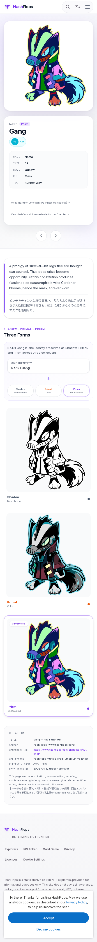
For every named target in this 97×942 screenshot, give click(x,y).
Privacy (69, 849)
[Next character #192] (55, 235)
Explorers (11, 849)
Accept (48, 918)
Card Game (51, 849)
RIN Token (30, 849)
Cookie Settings (34, 859)
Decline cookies (49, 929)
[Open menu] (87, 7)
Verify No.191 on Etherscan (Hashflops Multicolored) (39, 202)
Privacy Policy (76, 902)
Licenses (11, 859)
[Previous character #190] (41, 235)
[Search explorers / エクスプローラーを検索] (68, 7)
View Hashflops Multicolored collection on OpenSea (39, 214)
